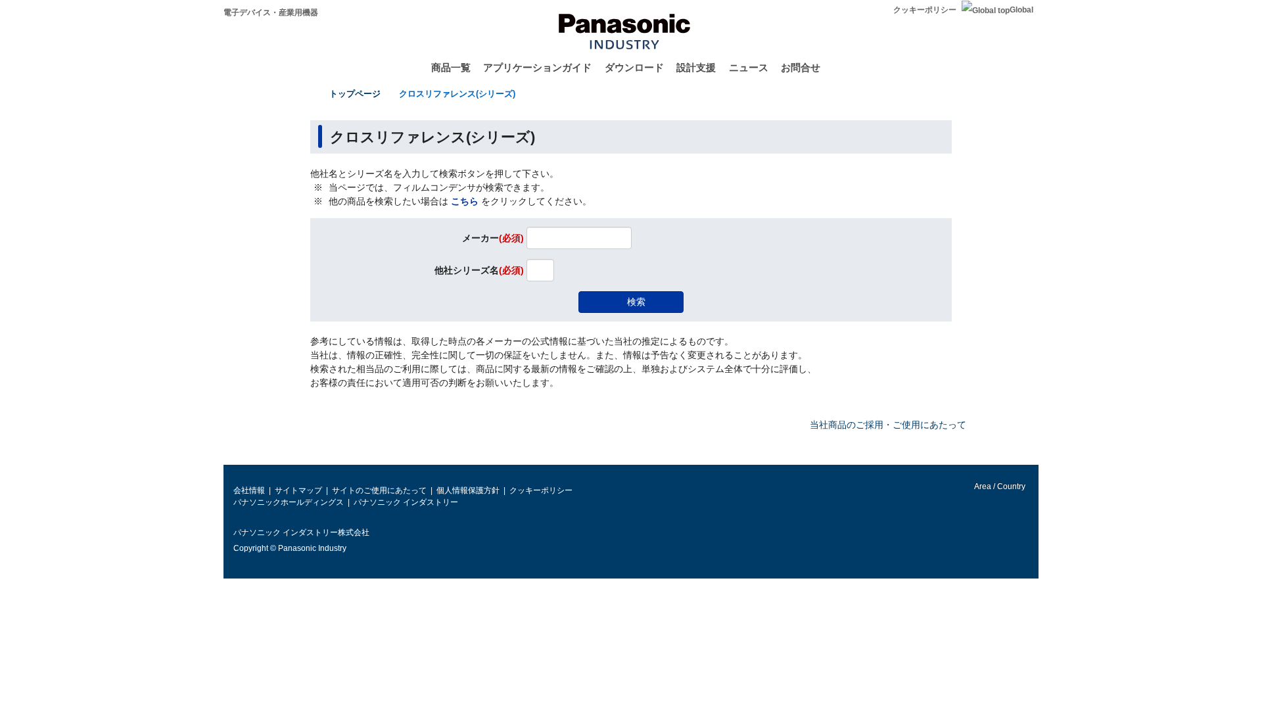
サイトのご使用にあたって (379, 490)
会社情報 (249, 490)
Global (1021, 9)
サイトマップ (298, 490)
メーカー (493, 238)
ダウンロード (634, 67)
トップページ (355, 94)
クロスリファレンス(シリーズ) (457, 94)
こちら (465, 201)
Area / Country (999, 486)
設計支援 (696, 67)
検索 (636, 301)
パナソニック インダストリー (406, 502)
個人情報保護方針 (468, 490)
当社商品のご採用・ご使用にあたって (888, 424)
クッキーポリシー (924, 9)
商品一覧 (451, 67)
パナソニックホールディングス (288, 502)
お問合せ (800, 67)
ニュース (748, 67)
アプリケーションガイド (537, 67)
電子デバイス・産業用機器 (270, 12)
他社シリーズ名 (479, 270)
